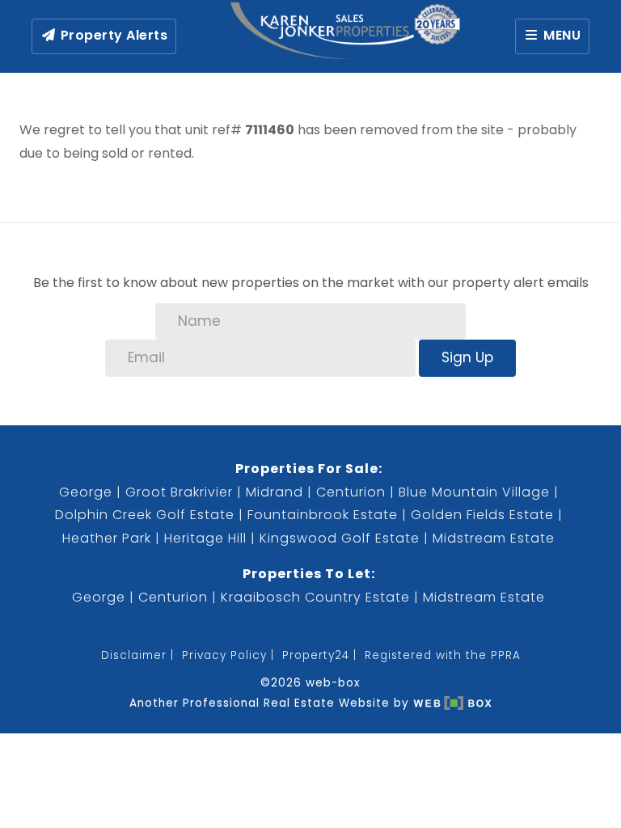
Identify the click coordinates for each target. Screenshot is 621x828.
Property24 (315, 655)
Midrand (274, 492)
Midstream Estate (494, 538)
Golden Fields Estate (482, 514)
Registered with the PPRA (443, 655)
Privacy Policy (224, 655)
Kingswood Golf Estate (340, 538)
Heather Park (106, 538)
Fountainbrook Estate (322, 514)
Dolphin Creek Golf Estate (144, 514)
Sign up (467, 357)
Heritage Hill (205, 538)
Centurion (351, 492)
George (85, 492)
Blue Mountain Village (474, 492)
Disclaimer (134, 655)
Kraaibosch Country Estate (315, 597)
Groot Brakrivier (179, 492)
